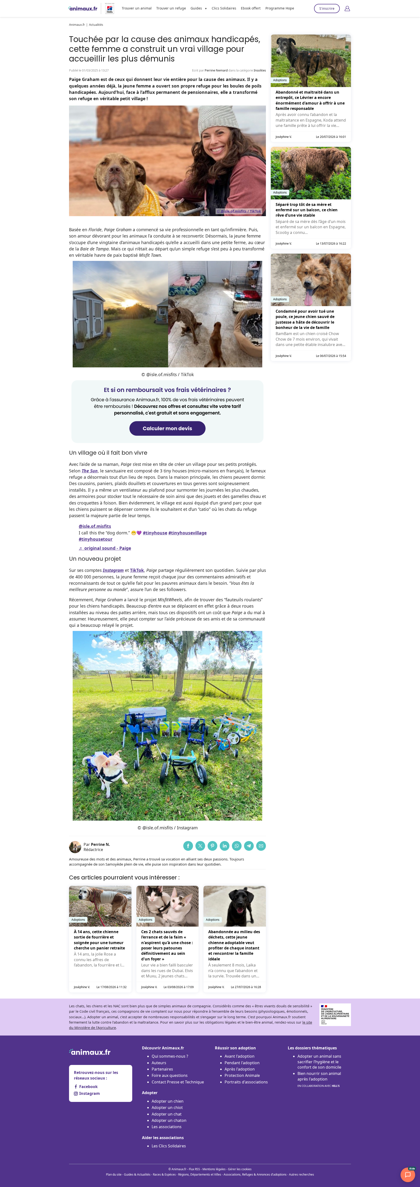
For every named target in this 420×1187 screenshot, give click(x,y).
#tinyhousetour (96, 539)
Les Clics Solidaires (169, 1146)
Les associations (167, 1126)
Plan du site (114, 1174)
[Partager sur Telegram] (249, 846)
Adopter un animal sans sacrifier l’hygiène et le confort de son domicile (319, 1062)
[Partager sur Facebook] (188, 846)
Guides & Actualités (137, 1174)
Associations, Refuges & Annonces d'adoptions (255, 1174)
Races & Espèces (164, 1174)
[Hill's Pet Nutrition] (107, 8)
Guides (196, 8)
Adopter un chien (168, 1101)
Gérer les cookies (240, 1169)
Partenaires (162, 1069)
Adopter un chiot (167, 1107)
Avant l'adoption (239, 1056)
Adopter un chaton (169, 1120)
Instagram (89, 1093)
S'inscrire (326, 8)
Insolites (260, 70)
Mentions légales (214, 1169)
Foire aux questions (170, 1075)
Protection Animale (242, 1075)
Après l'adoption (240, 1069)
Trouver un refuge (171, 8)
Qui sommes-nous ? (170, 1056)
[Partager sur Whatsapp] (237, 846)
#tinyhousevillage (187, 533)
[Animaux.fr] (82, 8)
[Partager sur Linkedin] (224, 846)
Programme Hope (279, 8)
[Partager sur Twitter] (200, 846)
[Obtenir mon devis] (167, 441)
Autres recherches (301, 1174)
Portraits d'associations (246, 1082)
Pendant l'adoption (242, 1062)
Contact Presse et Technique (178, 1082)
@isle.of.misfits (95, 526)
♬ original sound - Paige (105, 548)
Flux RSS (194, 1169)
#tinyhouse (155, 533)
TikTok (137, 570)
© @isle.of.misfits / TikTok (239, 211)
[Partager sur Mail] (261, 846)
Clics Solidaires (224, 8)
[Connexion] (347, 8)
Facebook (88, 1086)
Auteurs (159, 1062)
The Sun (90, 471)
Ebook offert (251, 8)
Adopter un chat (167, 1114)
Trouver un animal (137, 8)
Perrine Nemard (216, 70)
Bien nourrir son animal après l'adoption (319, 1079)
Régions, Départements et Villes (199, 1174)
